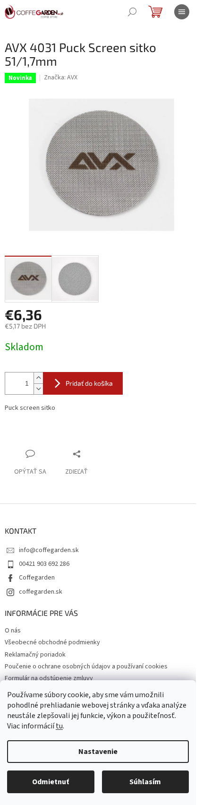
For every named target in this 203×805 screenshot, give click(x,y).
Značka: (60, 77)
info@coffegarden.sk (49, 550)
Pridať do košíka (89, 383)
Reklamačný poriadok (35, 654)
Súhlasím (145, 782)
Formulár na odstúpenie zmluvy (49, 678)
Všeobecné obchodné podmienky (52, 642)
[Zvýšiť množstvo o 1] (38, 377)
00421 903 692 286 (44, 564)
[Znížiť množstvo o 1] (38, 388)
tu (59, 726)
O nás (13, 630)
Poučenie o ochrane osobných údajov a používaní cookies (86, 666)
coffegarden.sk (40, 592)
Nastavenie (98, 751)
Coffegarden (37, 577)
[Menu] (181, 11)
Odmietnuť (50, 782)
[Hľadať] (132, 11)
